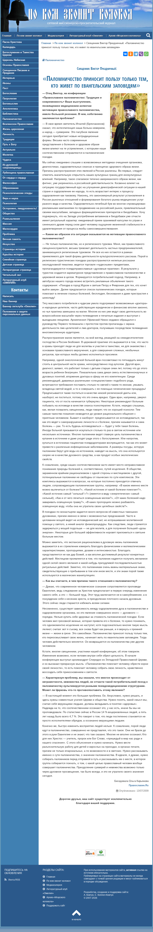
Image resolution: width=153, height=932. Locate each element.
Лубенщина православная (18, 172)
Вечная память (12, 239)
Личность (8, 134)
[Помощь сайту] (95, 855)
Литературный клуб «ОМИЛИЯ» (14, 281)
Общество (9, 213)
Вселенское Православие (18, 124)
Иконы (7, 83)
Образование (10, 188)
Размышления (11, 218)
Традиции (8, 139)
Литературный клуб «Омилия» (86, 35)
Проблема (9, 234)
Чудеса (7, 159)
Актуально (9, 149)
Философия (10, 183)
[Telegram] (136, 54)
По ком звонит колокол (29, 35)
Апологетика (10, 108)
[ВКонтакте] (125, 54)
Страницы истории (14, 249)
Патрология (10, 98)
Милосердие (10, 228)
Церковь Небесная (14, 60)
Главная (6, 35)
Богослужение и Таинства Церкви (18, 53)
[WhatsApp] (146, 54)
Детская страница (13, 264)
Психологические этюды (17, 193)
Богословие (10, 93)
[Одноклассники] (130, 54)
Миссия (7, 223)
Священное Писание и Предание (16, 71)
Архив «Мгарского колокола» (125, 35)
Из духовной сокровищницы (12, 166)
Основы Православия (16, 65)
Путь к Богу (9, 144)
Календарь (9, 47)
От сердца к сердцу (14, 177)
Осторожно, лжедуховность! (20, 208)
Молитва (8, 154)
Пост (5, 88)
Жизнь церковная (13, 129)
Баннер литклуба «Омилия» (19, 306)
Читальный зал (12, 274)
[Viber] (141, 54)
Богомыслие (10, 103)
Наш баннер (10, 301)
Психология (10, 203)
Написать (8, 296)
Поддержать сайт (55, 905)
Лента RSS (14, 879)
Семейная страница (14, 259)
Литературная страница (17, 269)
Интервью (9, 78)
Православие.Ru (139, 785)
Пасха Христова (12, 42)
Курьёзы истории (13, 254)
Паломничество (12, 119)
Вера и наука (10, 198)
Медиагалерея (56, 35)
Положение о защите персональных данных (16, 313)
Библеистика (10, 113)
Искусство (9, 244)
